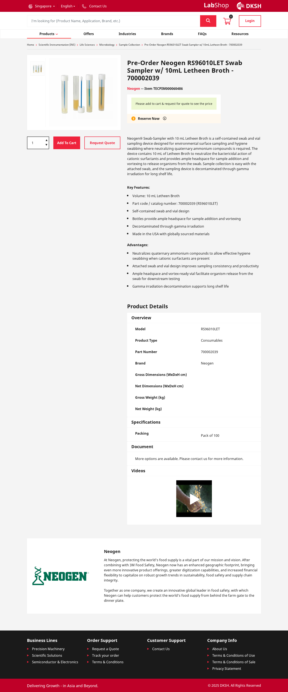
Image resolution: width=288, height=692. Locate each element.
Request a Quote (105, 649)
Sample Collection (129, 44)
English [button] (67, 6)
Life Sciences (87, 44)
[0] (227, 22)
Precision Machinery (48, 649)
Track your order (105, 655)
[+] (46, 139)
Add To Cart (66, 143)
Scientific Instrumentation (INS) (57, 44)
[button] (41, 6)
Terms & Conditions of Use (233, 655)
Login (250, 20)
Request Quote (102, 143)
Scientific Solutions (47, 655)
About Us (219, 649)
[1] (46, 144)
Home (30, 44)
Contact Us (161, 649)
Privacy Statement (226, 668)
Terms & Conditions (108, 662)
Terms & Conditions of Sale (233, 662)
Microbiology (106, 44)
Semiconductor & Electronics (55, 662)
